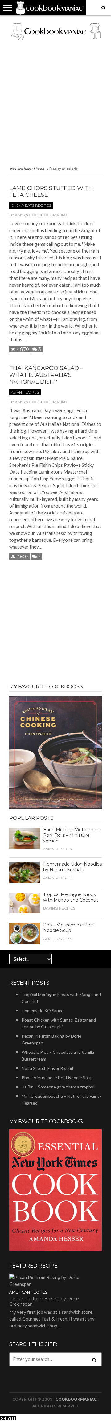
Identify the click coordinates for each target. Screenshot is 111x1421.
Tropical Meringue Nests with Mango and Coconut (70, 897)
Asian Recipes (25, 392)
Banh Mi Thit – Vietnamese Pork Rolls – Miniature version (72, 835)
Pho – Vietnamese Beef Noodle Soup (69, 927)
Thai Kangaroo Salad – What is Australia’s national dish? (46, 375)
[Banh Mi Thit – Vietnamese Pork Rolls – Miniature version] (24, 837)
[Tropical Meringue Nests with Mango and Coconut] (24, 902)
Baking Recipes (59, 908)
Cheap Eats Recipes (31, 205)
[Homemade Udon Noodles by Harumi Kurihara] (24, 872)
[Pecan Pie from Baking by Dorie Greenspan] (55, 1280)
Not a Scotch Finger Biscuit (48, 1068)
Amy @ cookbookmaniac (41, 215)
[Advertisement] (55, 103)
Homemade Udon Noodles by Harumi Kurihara (72, 866)
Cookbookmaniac (76, 1399)
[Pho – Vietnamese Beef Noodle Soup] (24, 933)
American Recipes (28, 1292)
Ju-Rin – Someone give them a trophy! (58, 1086)
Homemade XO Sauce (43, 1010)
